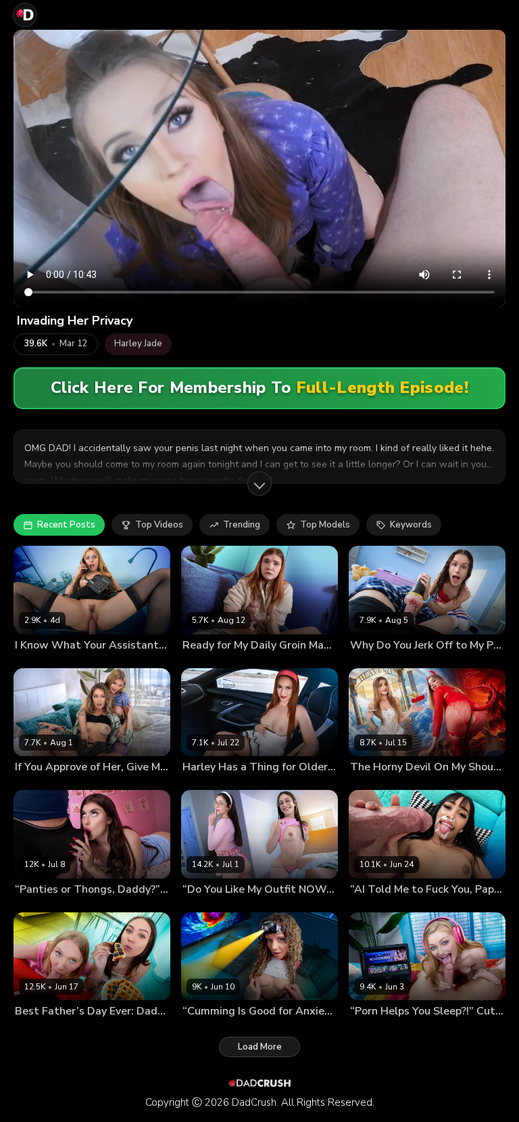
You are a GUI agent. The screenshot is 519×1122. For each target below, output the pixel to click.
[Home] (25, 14)
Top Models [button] (325, 525)
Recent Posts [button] (66, 525)
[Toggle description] (259, 483)
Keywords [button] (411, 525)
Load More (260, 1047)
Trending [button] (241, 525)
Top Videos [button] (159, 525)
